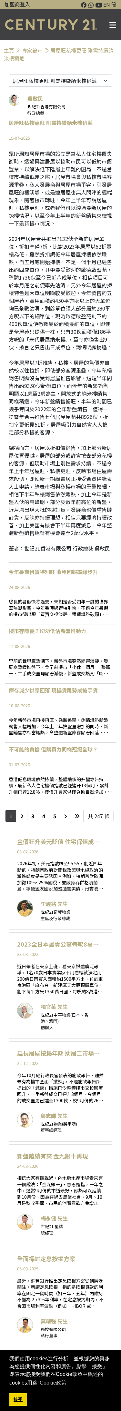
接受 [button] (18, 1399)
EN (106, 4)
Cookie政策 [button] (53, 1383)
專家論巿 (32, 50)
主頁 (9, 50)
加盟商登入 (17, 4)
